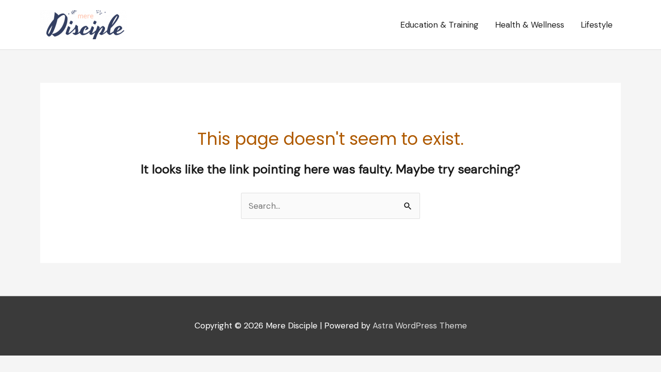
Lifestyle (597, 24)
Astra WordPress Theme (420, 325)
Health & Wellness (529, 24)
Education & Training (439, 24)
